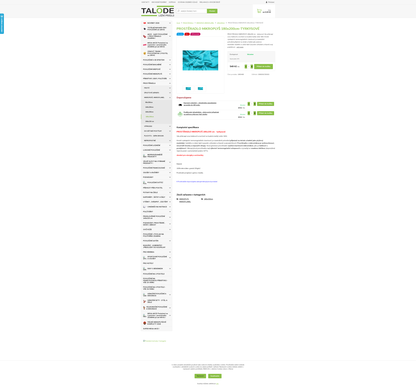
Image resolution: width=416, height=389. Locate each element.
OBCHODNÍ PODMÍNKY (159, 2)
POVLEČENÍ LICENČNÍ (151, 145)
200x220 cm (149, 121)
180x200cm (150, 117)
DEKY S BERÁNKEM (155, 269)
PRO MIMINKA (148, 252)
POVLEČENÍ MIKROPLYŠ (152, 74)
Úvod (178, 23)
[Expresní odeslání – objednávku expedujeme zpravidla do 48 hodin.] (180, 105)
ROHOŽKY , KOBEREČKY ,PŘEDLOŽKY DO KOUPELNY (154, 246)
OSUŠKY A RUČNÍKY (151, 172)
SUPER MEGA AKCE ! (151, 329)
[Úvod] (157, 11)
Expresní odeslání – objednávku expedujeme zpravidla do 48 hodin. (200, 104)
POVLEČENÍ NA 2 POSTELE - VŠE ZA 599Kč (154, 288)
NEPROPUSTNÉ (150, 141)
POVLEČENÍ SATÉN (150, 241)
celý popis (239, 47)
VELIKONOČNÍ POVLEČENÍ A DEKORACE (156, 308)
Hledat (212, 11)
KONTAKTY (145, 2)
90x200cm (149, 102)
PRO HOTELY (148, 263)
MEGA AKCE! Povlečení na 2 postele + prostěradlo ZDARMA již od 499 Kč (157, 45)
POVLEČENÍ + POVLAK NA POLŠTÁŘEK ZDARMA (153, 235)
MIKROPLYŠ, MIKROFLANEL (154, 97)
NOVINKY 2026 (153, 23)
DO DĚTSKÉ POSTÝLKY (153, 131)
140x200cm (149, 107)
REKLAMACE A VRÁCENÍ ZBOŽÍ (210, 2)
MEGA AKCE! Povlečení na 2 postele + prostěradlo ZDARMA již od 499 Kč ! (157, 315)
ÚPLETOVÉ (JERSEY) (151, 93)
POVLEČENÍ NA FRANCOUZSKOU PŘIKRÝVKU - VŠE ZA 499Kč (155, 280)
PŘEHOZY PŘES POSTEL (153, 188)
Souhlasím (214, 376)
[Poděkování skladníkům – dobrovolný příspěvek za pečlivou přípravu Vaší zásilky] (180, 114)
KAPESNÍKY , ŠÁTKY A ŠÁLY (154, 197)
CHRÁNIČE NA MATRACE (157, 207)
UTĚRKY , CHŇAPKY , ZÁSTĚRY (155, 202)
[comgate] (156, 351)
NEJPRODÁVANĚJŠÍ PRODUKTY (154, 156)
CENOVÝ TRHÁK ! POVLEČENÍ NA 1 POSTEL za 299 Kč (157, 53)
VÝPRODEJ (148, 126)
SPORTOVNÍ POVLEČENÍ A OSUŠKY (157, 258)
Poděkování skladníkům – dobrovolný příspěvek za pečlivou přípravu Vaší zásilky (201, 113)
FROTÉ (146, 88)
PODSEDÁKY (148, 177)
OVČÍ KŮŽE (147, 229)
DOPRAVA (172, 2)
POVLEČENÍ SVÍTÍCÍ (155, 182)
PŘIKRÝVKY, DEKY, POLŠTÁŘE (155, 79)
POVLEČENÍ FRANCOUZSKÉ (154, 168)
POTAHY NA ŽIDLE (150, 192)
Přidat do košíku (263, 66)
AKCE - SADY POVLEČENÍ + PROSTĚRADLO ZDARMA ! (157, 36)
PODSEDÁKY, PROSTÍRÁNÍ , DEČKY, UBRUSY (154, 224)
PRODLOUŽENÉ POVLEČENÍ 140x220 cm (154, 217)
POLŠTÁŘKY (148, 212)
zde (217, 384)
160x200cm (149, 112)
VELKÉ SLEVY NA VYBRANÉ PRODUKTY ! (154, 162)
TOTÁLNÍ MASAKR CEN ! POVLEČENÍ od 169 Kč (157, 29)
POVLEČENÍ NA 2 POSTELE (154, 274)
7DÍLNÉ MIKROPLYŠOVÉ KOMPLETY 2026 (156, 323)
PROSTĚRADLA (149, 83)
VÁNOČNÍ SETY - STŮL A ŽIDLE (157, 301)
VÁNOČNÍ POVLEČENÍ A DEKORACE (156, 295)
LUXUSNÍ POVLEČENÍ (151, 150)
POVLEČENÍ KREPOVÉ (151, 69)
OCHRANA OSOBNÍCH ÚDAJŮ (187, 2)
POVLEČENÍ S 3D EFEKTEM (153, 60)
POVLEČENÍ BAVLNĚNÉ (152, 65)
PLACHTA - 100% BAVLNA (154, 136)
